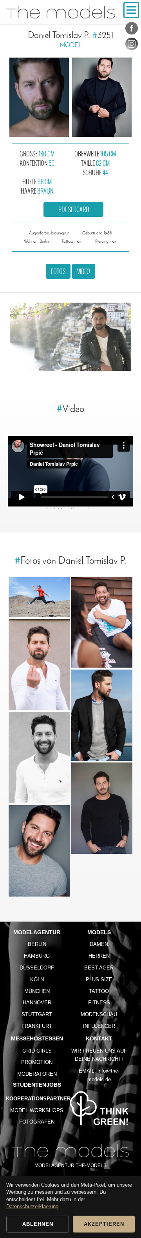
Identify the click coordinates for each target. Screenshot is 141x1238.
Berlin (37, 944)
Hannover (37, 1003)
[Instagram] (131, 45)
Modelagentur (36, 932)
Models (99, 932)
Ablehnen (37, 1224)
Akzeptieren (104, 1224)
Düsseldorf (37, 968)
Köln (37, 979)
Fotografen (36, 1122)
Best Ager (99, 968)
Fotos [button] (58, 271)
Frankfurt (37, 1026)
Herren (99, 956)
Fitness (99, 1003)
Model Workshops (36, 1110)
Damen (99, 944)
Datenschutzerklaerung (32, 1206)
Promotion (36, 1062)
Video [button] (83, 271)
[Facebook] (131, 30)
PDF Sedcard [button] (73, 209)
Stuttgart (37, 1014)
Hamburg (37, 956)
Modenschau (99, 1014)
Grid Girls (37, 1051)
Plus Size (99, 979)
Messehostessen (37, 1038)
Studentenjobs (37, 1085)
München (37, 991)
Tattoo (99, 991)
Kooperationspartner (38, 1099)
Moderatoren (37, 1074)
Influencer (99, 1026)
